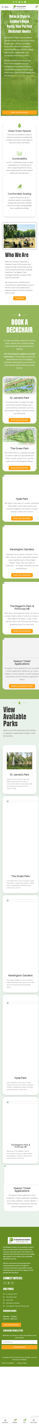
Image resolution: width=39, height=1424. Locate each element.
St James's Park (19, 774)
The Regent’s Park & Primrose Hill (20, 1146)
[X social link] (16, 2)
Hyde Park (21, 1078)
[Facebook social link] (13, 2)
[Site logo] (19, 7)
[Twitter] (8, 1283)
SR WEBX (23, 1359)
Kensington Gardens (20, 975)
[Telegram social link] (25, 2)
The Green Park (20, 876)
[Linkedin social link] (22, 2)
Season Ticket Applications (22, 1189)
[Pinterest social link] (19, 2)
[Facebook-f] (4, 1283)
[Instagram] (12, 1283)
